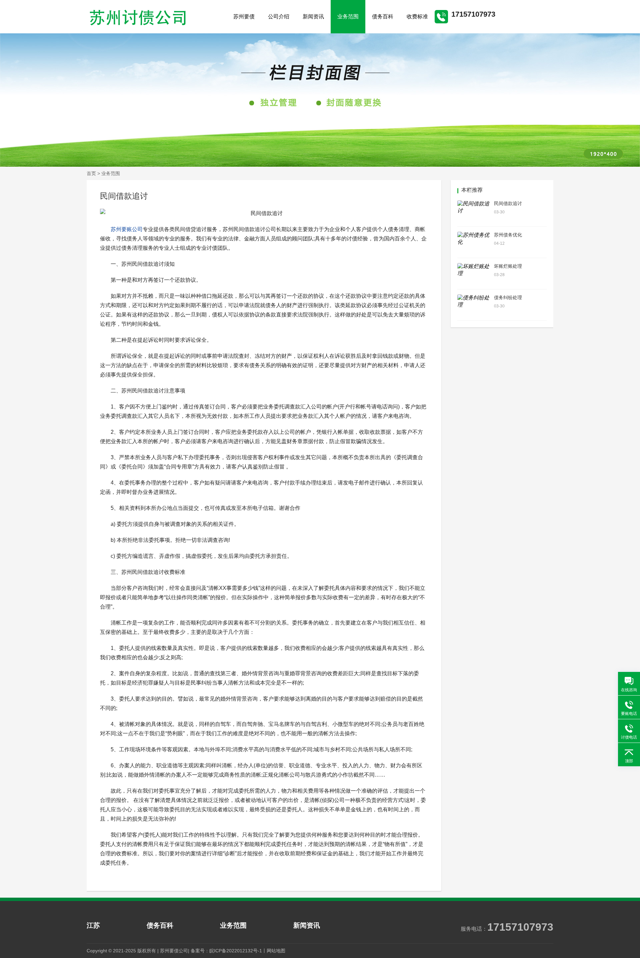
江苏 (93, 925)
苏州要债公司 (174, 950)
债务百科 (382, 16)
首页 (91, 173)
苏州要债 (244, 16)
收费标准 (417, 16)
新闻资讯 (313, 16)
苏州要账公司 (127, 229)
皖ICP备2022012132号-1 (235, 950)
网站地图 (276, 950)
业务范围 (348, 16)
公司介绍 (278, 16)
